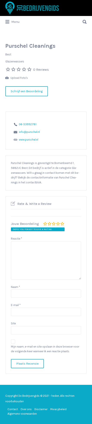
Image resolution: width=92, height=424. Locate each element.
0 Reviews (41, 70)
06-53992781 (27, 124)
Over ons (26, 409)
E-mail (16, 305)
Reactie (16, 238)
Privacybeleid (58, 409)
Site (13, 323)
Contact (12, 409)
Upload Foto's (19, 77)
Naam (15, 287)
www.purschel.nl (28, 139)
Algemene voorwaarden (22, 413)
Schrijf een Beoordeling (27, 91)
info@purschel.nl (29, 132)
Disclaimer (40, 409)
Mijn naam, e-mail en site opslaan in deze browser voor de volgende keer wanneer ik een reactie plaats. (45, 349)
